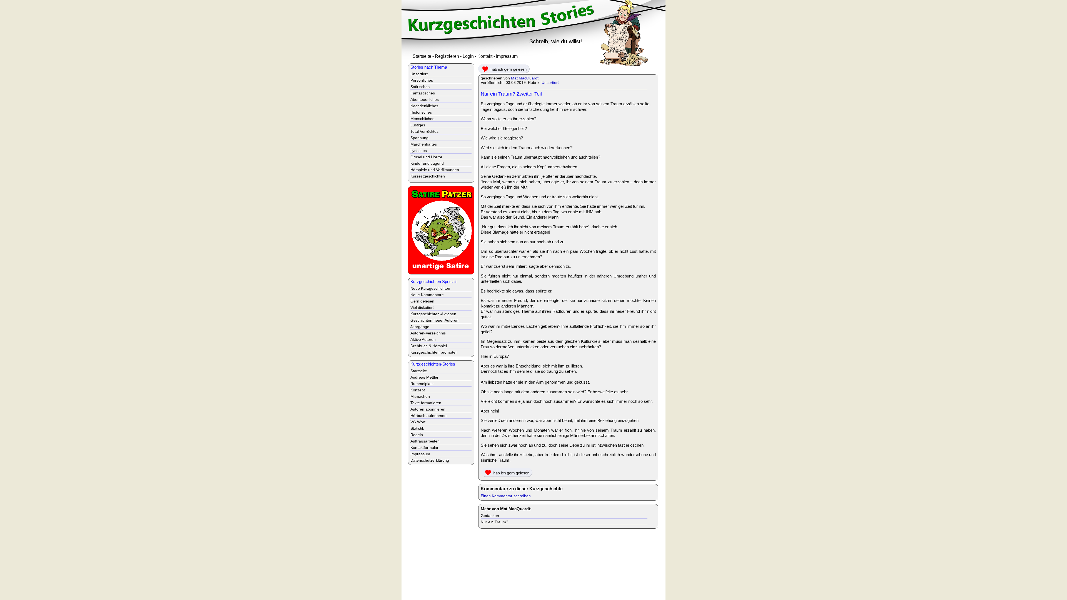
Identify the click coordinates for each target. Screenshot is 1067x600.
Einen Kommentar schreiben (506, 496)
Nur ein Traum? (494, 522)
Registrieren (447, 56)
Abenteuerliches (424, 99)
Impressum (507, 56)
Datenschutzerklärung (429, 460)
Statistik (417, 428)
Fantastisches (422, 93)
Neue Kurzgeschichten (430, 288)
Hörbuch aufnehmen (428, 415)
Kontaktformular (424, 447)
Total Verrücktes (424, 131)
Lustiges (417, 125)
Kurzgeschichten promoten (434, 352)
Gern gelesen (422, 301)
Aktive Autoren (423, 339)
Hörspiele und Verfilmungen (434, 170)
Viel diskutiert (422, 307)
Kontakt (484, 56)
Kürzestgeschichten (427, 176)
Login (468, 56)
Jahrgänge (419, 326)
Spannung (419, 138)
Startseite (422, 56)
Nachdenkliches (424, 106)
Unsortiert (550, 82)
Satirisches (420, 86)
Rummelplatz (421, 383)
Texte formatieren (425, 403)
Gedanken (490, 515)
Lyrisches (418, 150)
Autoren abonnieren (427, 409)
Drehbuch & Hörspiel (428, 346)
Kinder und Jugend (427, 163)
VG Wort (417, 422)
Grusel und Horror (426, 157)
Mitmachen (420, 396)
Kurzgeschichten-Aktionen (433, 314)
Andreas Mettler (424, 377)
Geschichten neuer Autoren (434, 320)
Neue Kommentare (427, 294)
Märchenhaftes (423, 144)
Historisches (421, 112)
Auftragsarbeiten (425, 441)
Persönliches (421, 80)
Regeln (416, 434)
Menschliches (422, 118)
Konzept (417, 390)
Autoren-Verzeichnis (428, 333)
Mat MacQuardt (525, 78)
